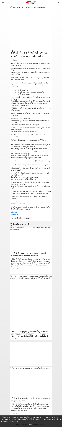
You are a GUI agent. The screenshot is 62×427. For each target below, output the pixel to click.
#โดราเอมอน (14, 214)
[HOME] (31, 2)
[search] (59, 2)
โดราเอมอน (27, 218)
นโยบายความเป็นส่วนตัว (7, 419)
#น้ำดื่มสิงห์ (14, 212)
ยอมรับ (31, 424)
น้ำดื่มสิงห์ (18, 218)
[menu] (3, 2)
